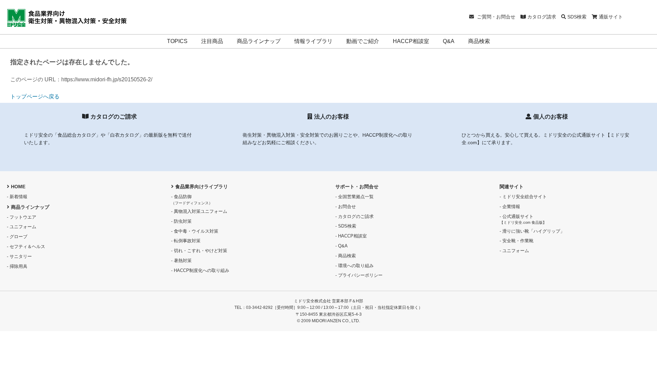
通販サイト (611, 16)
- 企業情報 (510, 206)
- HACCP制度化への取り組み (200, 270)
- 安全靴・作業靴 (516, 240)
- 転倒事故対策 (186, 240)
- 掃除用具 (17, 266)
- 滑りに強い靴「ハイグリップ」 (532, 231)
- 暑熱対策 (181, 260)
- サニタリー (19, 256)
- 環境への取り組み (354, 265)
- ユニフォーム (21, 226)
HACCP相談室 (411, 41)
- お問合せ (345, 206)
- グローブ (17, 236)
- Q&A (341, 245)
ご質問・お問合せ (495, 16)
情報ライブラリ (313, 41)
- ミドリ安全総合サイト (523, 196)
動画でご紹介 (362, 41)
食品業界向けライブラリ (201, 186)
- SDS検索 (345, 226)
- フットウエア (21, 217)
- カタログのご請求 (354, 216)
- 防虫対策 (181, 221)
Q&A (448, 41)
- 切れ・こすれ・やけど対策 (199, 250)
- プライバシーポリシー (359, 275)
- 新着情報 (17, 196)
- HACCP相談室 (351, 235)
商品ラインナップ (259, 41)
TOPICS (177, 41)
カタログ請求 (541, 16)
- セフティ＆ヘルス (26, 246)
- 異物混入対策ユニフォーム (199, 211)
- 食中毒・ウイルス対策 (194, 231)
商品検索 (479, 41)
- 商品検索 (345, 255)
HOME (18, 186)
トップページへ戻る (35, 96)
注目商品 (212, 41)
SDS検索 (576, 16)
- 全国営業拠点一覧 (354, 196)
